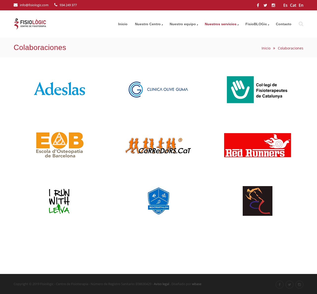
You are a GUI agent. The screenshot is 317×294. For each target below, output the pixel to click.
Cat (293, 5)
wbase (196, 284)
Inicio (123, 24)
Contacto (283, 24)
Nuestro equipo (183, 24)
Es (285, 5)
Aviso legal (161, 284)
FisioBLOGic (256, 24)
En (301, 5)
